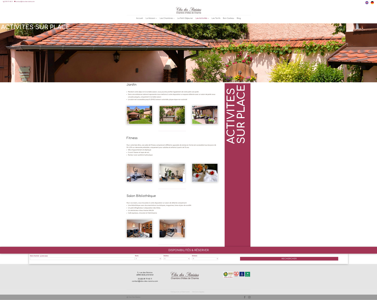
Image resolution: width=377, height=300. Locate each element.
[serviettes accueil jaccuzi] (205, 181)
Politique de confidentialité (180, 292)
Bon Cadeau (228, 18)
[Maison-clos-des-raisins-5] (205, 123)
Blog (239, 18)
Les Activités (201, 18)
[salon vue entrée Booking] (172, 237)
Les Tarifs (216, 18)
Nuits (137, 255)
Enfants (194, 255)
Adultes (166, 255)
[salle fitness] (139, 181)
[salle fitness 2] (172, 181)
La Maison (150, 18)
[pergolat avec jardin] (139, 123)
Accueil (139, 18)
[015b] (172, 123)
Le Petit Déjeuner (185, 18)
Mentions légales (198, 292)
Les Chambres (166, 18)
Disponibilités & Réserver (188, 250)
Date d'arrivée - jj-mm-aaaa (39, 256)
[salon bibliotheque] (139, 237)
